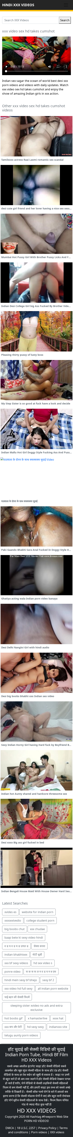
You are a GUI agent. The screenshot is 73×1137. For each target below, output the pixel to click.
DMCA (9, 1128)
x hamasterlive (37, 1018)
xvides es (10, 912)
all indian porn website (53, 988)
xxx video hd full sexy (18, 988)
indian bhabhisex (15, 954)
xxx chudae (37, 929)
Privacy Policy (47, 1128)
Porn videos (39, 1132)
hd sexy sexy (35, 1027)
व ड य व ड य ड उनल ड (16, 946)
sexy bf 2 (48, 980)
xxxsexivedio (12, 920)
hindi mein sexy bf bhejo (20, 980)
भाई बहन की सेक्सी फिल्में (17, 997)
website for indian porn (37, 912)
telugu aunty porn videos (21, 1035)
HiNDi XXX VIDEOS (18, 4)
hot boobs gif (13, 1018)
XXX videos (57, 1132)
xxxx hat (58, 1018)
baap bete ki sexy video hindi (23, 937)
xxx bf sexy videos (16, 963)
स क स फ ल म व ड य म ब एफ (41, 971)
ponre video (12, 971)
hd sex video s (42, 963)
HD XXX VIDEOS (36, 1110)
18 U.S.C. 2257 (26, 1128)
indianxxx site (58, 1027)
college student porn (40, 920)
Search (64, 20)
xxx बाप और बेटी (13, 1027)
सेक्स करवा (39, 946)
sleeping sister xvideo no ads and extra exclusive (36, 1008)
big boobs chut (14, 929)
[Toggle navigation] (66, 5)
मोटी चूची (37, 954)
